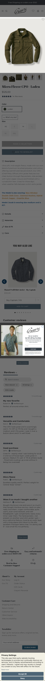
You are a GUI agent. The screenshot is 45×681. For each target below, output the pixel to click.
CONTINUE (33, 349)
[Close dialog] (42, 326)
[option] (22, 46)
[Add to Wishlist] (43, 19)
